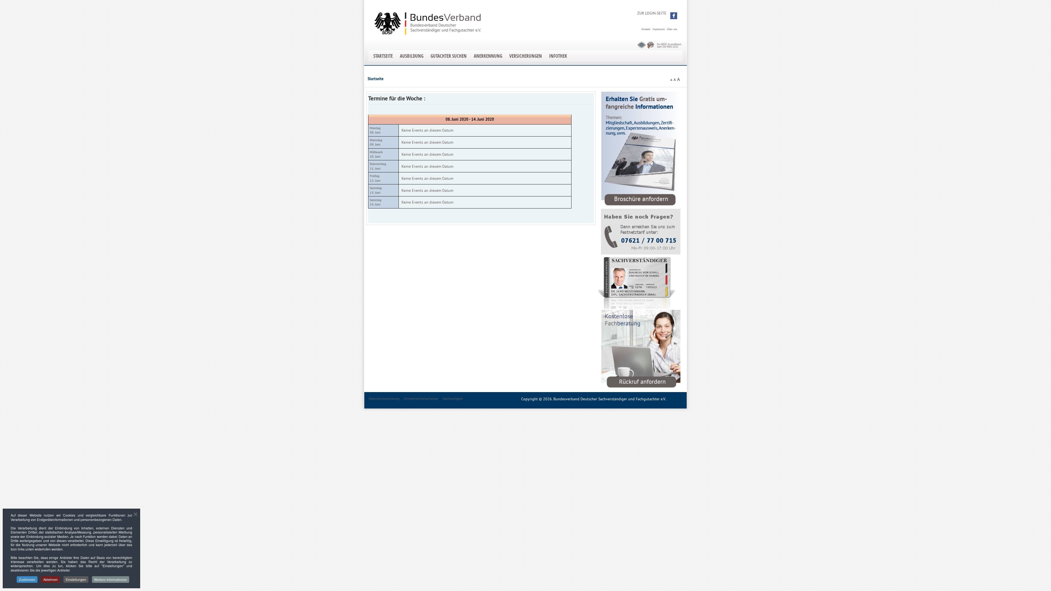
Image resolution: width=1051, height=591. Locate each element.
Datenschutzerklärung (384, 398)
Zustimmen (27, 579)
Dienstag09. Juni (376, 142)
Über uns (672, 29)
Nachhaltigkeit (453, 398)
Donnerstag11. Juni (378, 166)
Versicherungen (525, 56)
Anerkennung (488, 56)
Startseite (383, 56)
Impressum (658, 29)
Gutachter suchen (449, 56)
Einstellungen (76, 579)
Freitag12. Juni (375, 178)
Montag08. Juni (375, 130)
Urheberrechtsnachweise (421, 398)
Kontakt (646, 29)
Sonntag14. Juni (375, 202)
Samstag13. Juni (376, 190)
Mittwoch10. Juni (376, 154)
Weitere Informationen (110, 579)
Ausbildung (411, 56)
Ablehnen (50, 579)
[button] (673, 15)
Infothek (558, 56)
